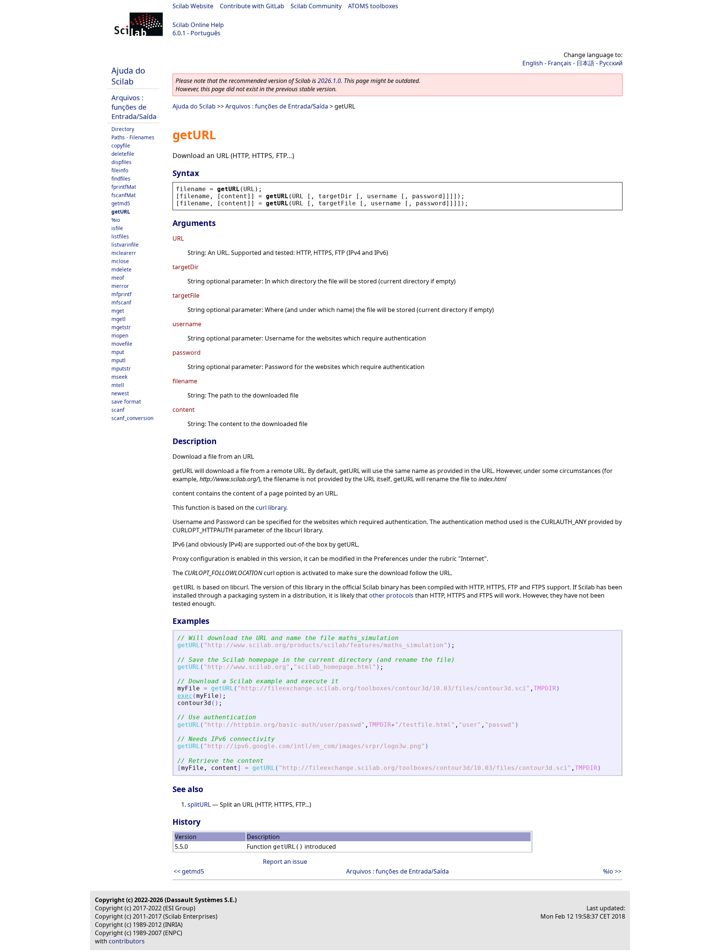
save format (126, 401)
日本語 (585, 63)
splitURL (199, 804)
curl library (271, 507)
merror (120, 285)
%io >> (612, 871)
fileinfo (119, 170)
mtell (117, 385)
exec (184, 695)
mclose (120, 261)
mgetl (118, 318)
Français (560, 63)
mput (117, 351)
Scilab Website (192, 6)
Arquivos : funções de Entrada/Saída (133, 107)
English (532, 63)
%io (115, 219)
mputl (118, 360)
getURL (120, 211)
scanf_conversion (132, 418)
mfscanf (121, 302)
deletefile (122, 153)
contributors (127, 941)
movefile (121, 343)
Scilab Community (316, 6)
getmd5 (120, 203)
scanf (117, 409)
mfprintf (121, 294)
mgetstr (121, 327)
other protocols (391, 595)
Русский (610, 63)
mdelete (121, 269)
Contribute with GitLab (252, 6)
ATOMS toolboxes (373, 6)
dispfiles (121, 162)
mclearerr (123, 252)
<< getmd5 (189, 871)
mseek (119, 376)
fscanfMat (123, 195)
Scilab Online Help (198, 25)
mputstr (121, 368)
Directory (122, 129)
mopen (119, 335)
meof (117, 277)
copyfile (120, 145)
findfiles (120, 178)
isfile (117, 228)
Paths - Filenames (132, 137)
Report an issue (285, 861)
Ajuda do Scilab (128, 76)
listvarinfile (125, 244)
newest (120, 393)
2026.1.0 (329, 81)
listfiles (120, 236)
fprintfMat (123, 186)
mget (117, 310)
